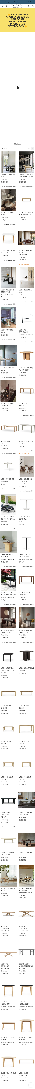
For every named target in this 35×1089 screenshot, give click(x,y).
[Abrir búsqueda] (6, 6)
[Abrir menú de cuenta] (28, 6)
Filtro (5, 148)
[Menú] (2, 6)
